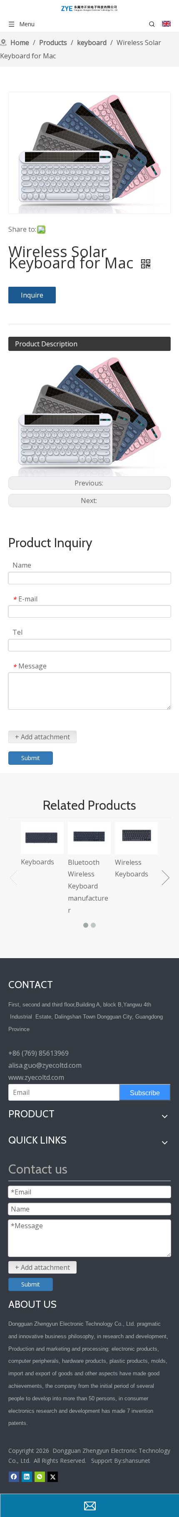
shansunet (136, 1460)
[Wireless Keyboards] (136, 838)
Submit (30, 758)
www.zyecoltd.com (36, 1077)
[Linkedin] (27, 1476)
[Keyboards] (42, 838)
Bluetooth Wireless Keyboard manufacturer (88, 886)
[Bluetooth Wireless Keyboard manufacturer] (89, 838)
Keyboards (37, 861)
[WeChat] (40, 1476)
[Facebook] (14, 1476)
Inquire (32, 295)
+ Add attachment (42, 736)
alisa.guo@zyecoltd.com (45, 1065)
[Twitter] (52, 1476)
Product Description (46, 343)
